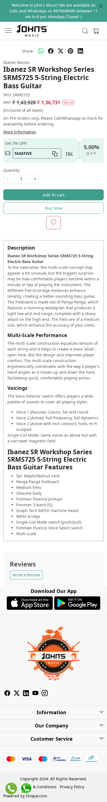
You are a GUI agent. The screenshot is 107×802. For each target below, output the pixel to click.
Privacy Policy (72, 786)
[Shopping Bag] (95, 31)
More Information (19, 132)
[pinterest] (70, 51)
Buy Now (53, 208)
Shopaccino (36, 795)
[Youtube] (35, 694)
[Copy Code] (55, 153)
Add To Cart (53, 195)
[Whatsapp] (41, 51)
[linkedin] (80, 51)
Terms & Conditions (39, 786)
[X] (17, 694)
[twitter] (61, 51)
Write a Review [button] (26, 574)
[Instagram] (45, 694)
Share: (28, 51)
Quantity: (11, 170)
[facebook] (51, 51)
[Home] (32, 31)
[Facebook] (7, 694)
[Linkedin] (26, 694)
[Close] (100, 6)
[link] (85, 30)
